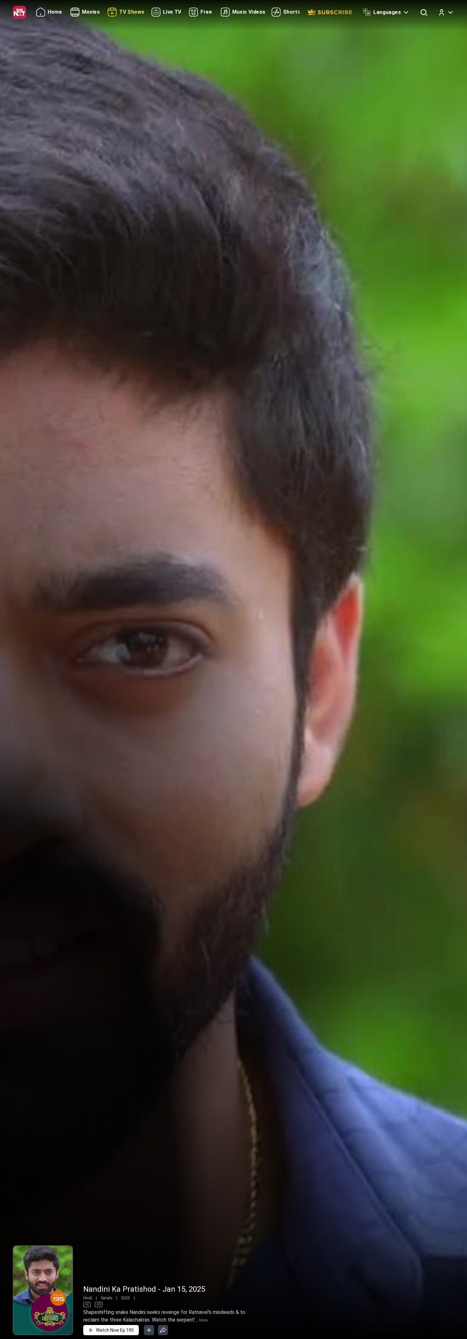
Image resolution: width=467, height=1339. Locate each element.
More (203, 1320)
